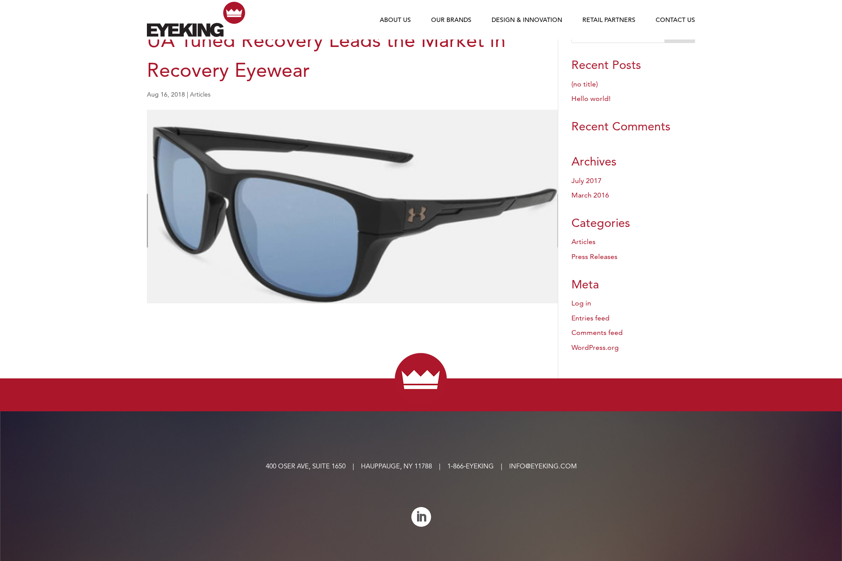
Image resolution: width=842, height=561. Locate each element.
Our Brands (451, 20)
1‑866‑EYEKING (470, 466)
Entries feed (590, 318)
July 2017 (586, 180)
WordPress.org (595, 347)
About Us (395, 20)
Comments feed (597, 332)
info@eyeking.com (543, 466)
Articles (200, 94)
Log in (581, 303)
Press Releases (594, 256)
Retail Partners (608, 20)
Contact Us (675, 20)
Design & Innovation (527, 20)
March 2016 (590, 195)
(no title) (584, 84)
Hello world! (590, 98)
